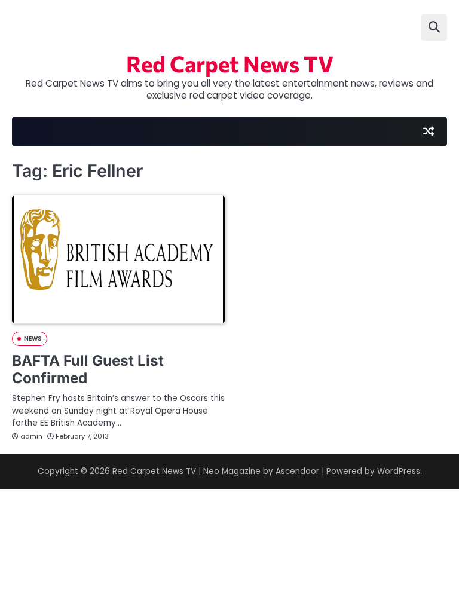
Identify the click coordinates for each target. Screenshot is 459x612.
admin (31, 436)
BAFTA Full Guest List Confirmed (88, 369)
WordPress (398, 471)
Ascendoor (297, 471)
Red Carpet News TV (229, 63)
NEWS (33, 338)
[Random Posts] (428, 131)
